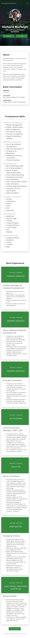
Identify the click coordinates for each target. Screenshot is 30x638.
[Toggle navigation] (27, 3)
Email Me (8, 36)
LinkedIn (21, 36)
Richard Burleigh (8, 3)
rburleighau (6, 92)
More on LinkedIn (15, 628)
